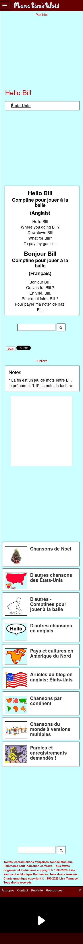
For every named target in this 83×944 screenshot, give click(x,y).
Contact (22, 890)
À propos (8, 890)
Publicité (37, 890)
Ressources (54, 890)
